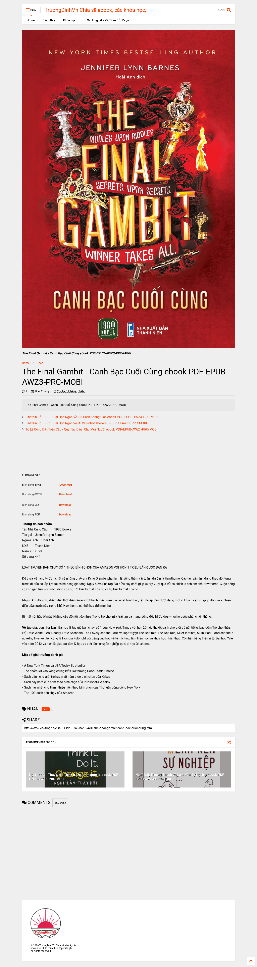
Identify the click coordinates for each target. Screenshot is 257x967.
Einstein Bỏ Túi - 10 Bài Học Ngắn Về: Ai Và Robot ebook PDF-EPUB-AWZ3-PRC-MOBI (86, 423)
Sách (40, 363)
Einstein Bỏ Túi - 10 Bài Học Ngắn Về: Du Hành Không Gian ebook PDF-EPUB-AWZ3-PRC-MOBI (92, 417)
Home (30, 20)
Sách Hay (49, 20)
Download (65, 484)
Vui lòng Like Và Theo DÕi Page (108, 20)
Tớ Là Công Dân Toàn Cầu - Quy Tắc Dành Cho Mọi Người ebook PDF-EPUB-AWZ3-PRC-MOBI (91, 429)
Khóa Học (69, 20)
